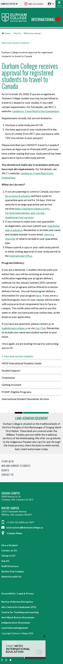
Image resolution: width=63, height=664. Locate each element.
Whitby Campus (10, 508)
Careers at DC (9, 550)
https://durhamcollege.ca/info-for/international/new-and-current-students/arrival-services (27, 213)
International (43, 19)
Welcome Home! (32, 33)
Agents (5, 470)
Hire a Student (9, 545)
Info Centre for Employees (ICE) (18, 607)
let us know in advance (18, 195)
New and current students (16, 42)
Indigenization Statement (15, 622)
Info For (17, 33)
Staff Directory (9, 566)
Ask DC (5, 561)
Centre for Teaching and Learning (19, 612)
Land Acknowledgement (31, 418)
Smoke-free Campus (12, 571)
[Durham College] (15, 17)
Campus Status (8, 3)
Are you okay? (35, 4)
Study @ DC (7, 461)
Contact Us (7, 474)
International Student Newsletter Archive (25, 398)
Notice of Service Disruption (17, 601)
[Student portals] (50, 4)
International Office (20, 255)
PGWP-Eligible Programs (16, 391)
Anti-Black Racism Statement (17, 617)
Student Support (11, 370)
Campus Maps (14, 533)
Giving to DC (8, 555)
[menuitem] (50, 4)
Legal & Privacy (25, 593)
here (38, 295)
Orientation (8, 377)
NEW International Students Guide (21, 363)
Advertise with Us (11, 576)
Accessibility (8, 593)
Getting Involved (11, 384)
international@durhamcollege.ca (24, 527)
